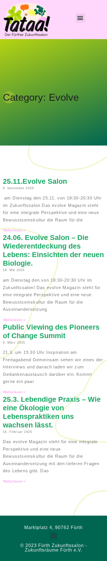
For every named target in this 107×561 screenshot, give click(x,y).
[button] (80, 18)
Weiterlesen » (14, 230)
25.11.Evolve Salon (35, 181)
